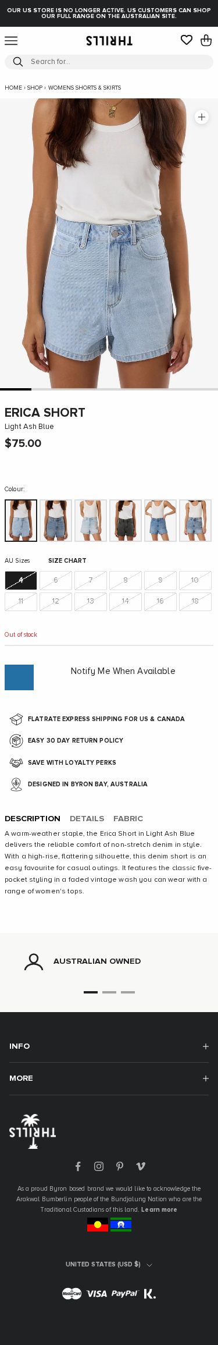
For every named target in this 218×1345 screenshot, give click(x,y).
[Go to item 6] (171, 389)
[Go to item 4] (109, 389)
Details (87, 819)
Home (13, 88)
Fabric (128, 819)
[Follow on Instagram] (99, 1166)
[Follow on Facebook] (78, 1166)
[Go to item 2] (47, 389)
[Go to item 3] (78, 389)
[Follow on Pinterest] (120, 1166)
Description (32, 819)
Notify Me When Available (123, 671)
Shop (34, 88)
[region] (109, 962)
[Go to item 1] (15, 389)
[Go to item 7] (202, 389)
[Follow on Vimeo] (140, 1166)
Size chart (67, 561)
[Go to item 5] (140, 389)
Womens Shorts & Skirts (84, 88)
